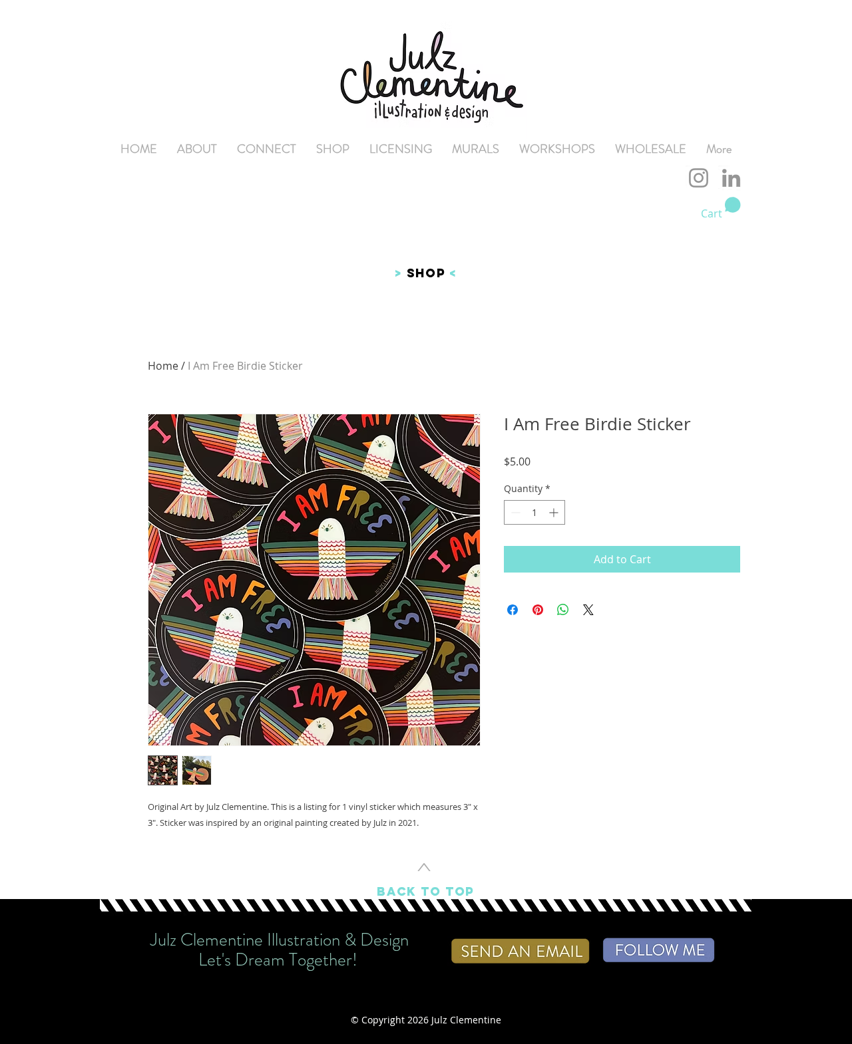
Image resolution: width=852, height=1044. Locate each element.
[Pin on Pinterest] (538, 610)
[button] (721, 208)
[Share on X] (588, 610)
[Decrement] (514, 512)
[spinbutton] (534, 512)
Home (163, 365)
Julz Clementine (466, 1019)
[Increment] (554, 512)
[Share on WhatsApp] (563, 610)
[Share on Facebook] (513, 610)
